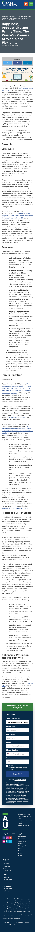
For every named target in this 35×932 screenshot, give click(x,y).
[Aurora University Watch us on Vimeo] (10, 842)
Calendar (21, 839)
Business (6, 863)
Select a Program (13, 718)
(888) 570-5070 (24, 825)
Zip (8, 758)
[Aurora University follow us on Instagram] (7, 839)
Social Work (7, 871)
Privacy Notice (12, 801)
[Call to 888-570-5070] (26, 4)
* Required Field (10, 714)
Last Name (10, 734)
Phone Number (12, 750)
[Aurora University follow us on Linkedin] (7, 842)
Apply (20, 834)
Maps (20, 855)
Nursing (5, 868)
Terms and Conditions (10, 925)
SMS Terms (19, 801)
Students (6, 877)
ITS (19, 851)
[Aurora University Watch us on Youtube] (10, 839)
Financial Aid (22, 846)
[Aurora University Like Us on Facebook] (4, 839)
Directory (21, 843)
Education (6, 866)
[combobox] (17, 722)
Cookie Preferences (21, 922)
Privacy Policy (8, 922)
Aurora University (24, 814)
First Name (10, 726)
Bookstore (22, 836)
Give (19, 848)
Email (8, 742)
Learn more (7, 915)
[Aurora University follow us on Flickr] (4, 842)
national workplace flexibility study (15, 508)
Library (20, 853)
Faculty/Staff (7, 879)
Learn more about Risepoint (19, 911)
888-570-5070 (20, 780)
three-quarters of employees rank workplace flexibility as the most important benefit (17, 216)
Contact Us (22, 841)
